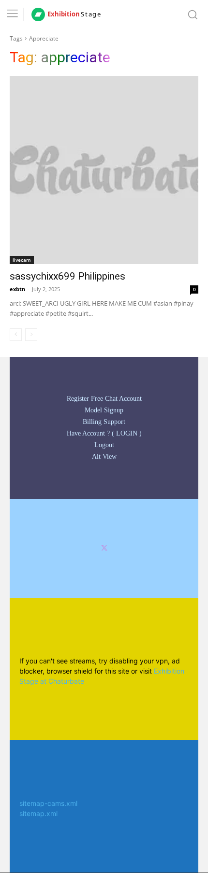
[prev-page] (16, 334)
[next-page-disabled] (31, 334)
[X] (104, 548)
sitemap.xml (38, 813)
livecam (22, 259)
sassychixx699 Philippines (67, 276)
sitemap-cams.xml (48, 803)
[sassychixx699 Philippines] (104, 170)
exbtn (17, 289)
